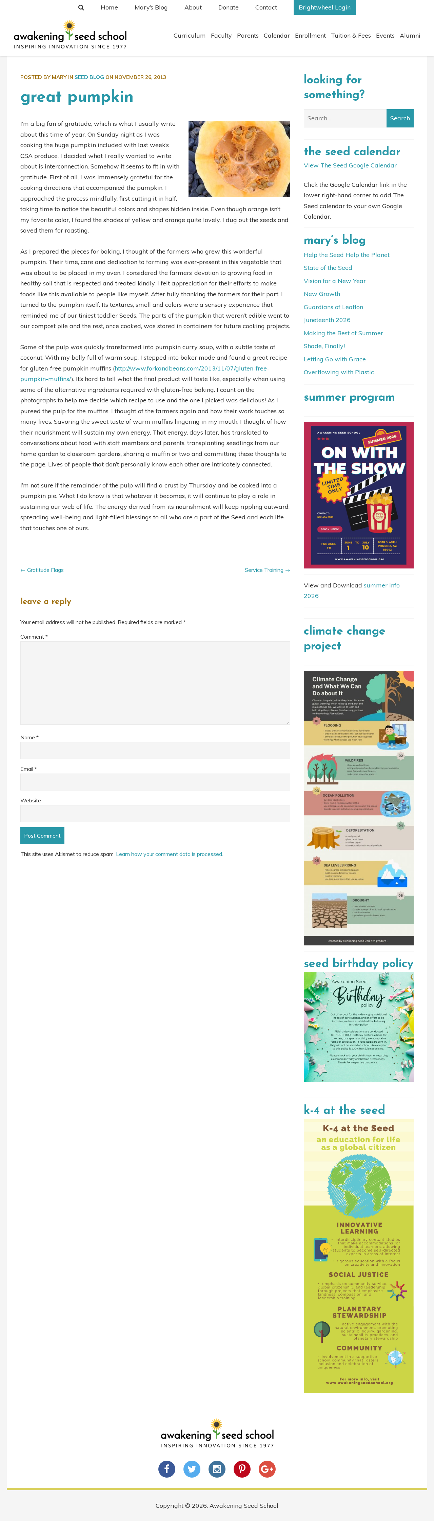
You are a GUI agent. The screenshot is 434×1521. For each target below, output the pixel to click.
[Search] (81, 7)
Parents (248, 35)
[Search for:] (359, 118)
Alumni (410, 35)
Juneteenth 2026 (327, 320)
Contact (266, 7)
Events (385, 35)
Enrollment (310, 35)
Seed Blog (89, 77)
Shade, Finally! (324, 346)
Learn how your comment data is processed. (169, 853)
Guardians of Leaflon (333, 307)
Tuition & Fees (351, 35)
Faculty (221, 35)
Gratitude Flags (45, 569)
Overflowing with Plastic (339, 372)
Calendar (277, 35)
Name (29, 737)
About (193, 7)
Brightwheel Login (325, 7)
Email (28, 768)
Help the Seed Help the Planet (347, 255)
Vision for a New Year (335, 281)
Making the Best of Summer (343, 333)
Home (109, 7)
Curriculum (190, 35)
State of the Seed (328, 268)
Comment (34, 636)
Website (30, 800)
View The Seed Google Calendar (350, 165)
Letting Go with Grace (335, 359)
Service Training (264, 569)
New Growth (322, 294)
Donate (228, 7)
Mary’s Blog (151, 7)
